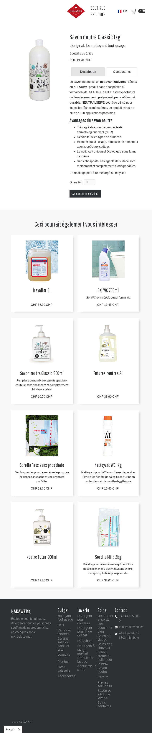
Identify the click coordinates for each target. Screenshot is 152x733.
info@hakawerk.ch (131, 626)
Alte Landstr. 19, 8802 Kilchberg (129, 635)
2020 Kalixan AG (22, 721)
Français (10, 729)
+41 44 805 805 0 (129, 618)
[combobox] (13, 729)
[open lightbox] (39, 69)
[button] (122, 11)
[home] (76, 11)
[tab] (88, 71)
